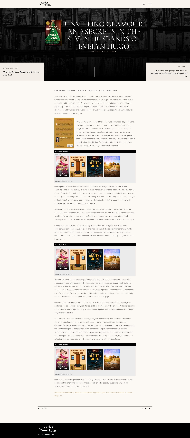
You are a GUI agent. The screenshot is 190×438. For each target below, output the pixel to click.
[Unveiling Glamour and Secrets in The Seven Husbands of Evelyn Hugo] (53, 33)
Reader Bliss (101, 51)
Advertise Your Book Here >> (63, 181)
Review (113, 51)
